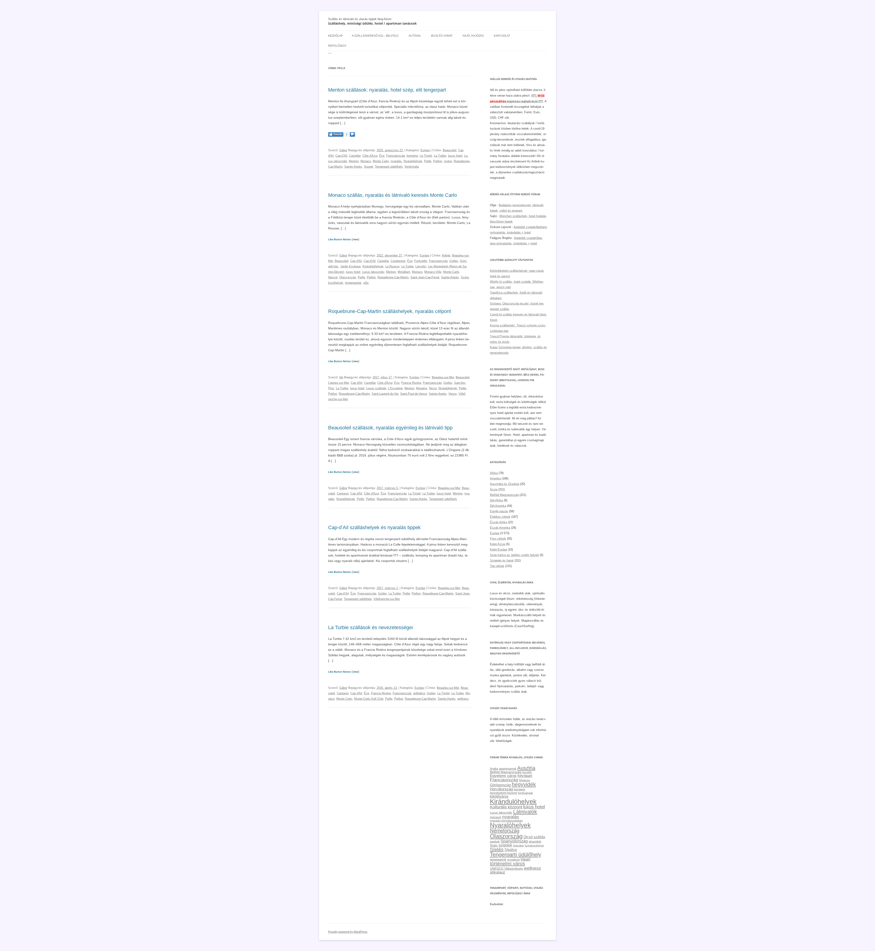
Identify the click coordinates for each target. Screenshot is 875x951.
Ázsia (493, 489)
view (355, 239)
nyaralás (396, 161)
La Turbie (440, 155)
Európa (425, 150)
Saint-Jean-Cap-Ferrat (424, 277)
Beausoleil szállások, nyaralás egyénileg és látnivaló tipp (390, 428)
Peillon (437, 161)
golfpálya (419, 693)
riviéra (448, 161)
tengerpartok (353, 283)
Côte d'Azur (369, 155)
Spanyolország (514, 841)
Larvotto (420, 266)
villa (365, 283)
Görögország (500, 785)
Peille (427, 161)
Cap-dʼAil (341, 155)
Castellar (354, 155)
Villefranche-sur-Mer (386, 599)
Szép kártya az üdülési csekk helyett (514, 555)
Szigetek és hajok (502, 560)
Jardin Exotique (350, 266)
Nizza (433, 388)
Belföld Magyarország (504, 495)
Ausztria (526, 768)
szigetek (505, 845)
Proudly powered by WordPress (347, 931)
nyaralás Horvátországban (506, 820)
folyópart (524, 776)
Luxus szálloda (376, 388)
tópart (525, 859)
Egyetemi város (503, 775)
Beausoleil (449, 150)
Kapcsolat (502, 35)
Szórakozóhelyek (534, 845)
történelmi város (507, 863)
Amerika (495, 478)
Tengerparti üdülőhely (389, 166)
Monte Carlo (381, 161)
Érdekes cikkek (500, 516)
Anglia (494, 768)
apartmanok (507, 768)
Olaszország (347, 277)
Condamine (398, 261)
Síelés (497, 849)
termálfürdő (513, 859)
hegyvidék (524, 784)
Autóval (415, 35)
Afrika (494, 473)
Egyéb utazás (499, 511)
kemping (412, 155)
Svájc (494, 845)
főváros (524, 780)
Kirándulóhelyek (373, 266)
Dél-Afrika (496, 500)
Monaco (365, 161)
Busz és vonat (442, 35)
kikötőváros (499, 796)
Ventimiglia (411, 166)
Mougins (421, 388)
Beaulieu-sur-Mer (443, 377)
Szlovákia (518, 845)
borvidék (527, 772)
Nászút (332, 277)
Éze (381, 155)
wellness (463, 698)
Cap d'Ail (356, 261)
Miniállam (404, 272)
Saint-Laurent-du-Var (385, 393)
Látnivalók (525, 812)
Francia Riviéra (411, 383)
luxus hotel (455, 155)
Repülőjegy (337, 45)
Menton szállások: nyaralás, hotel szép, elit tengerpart (387, 90)
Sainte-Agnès (353, 166)
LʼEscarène (395, 388)
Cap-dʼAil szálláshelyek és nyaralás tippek (374, 527)
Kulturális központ (506, 807)
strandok (535, 841)
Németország (504, 830)
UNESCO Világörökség (506, 868)
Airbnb (446, 255)
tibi (341, 377)
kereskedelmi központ (503, 793)
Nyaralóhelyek (413, 161)
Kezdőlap (335, 35)
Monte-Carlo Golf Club (368, 698)
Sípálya (510, 850)
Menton (354, 161)
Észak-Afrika (498, 522)
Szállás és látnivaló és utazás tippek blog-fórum (359, 19)
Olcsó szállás (534, 837)
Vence (452, 393)
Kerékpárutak (525, 793)
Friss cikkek (498, 538)
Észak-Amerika (500, 527)
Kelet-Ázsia (497, 544)
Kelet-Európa (498, 549)
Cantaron (343, 493)
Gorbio (453, 261)
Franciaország (395, 155)
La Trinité (426, 155)
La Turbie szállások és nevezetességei (370, 627)
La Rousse (392, 266)
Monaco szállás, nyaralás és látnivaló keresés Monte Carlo (392, 195)
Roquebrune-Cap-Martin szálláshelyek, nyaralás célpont (389, 311)
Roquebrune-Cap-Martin (393, 277)
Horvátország (501, 789)
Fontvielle (420, 261)
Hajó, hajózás (473, 35)
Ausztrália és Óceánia (504, 484)
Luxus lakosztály (373, 272)
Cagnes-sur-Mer (338, 383)
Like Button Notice (339, 239)
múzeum (495, 817)
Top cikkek (497, 566)
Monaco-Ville (432, 272)
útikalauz (497, 872)
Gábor (343, 150)
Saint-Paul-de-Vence (413, 393)
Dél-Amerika (498, 506)
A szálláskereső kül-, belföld (375, 35)
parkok (495, 841)
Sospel (368, 166)
